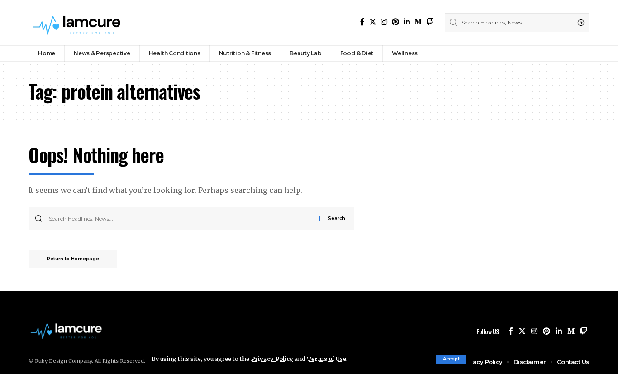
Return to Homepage (73, 259)
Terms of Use (326, 358)
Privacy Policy (272, 358)
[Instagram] (384, 22)
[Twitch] (430, 22)
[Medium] (418, 22)
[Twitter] (373, 22)
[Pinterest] (395, 22)
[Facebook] (362, 22)
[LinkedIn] (406, 22)
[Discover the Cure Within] (78, 22)
